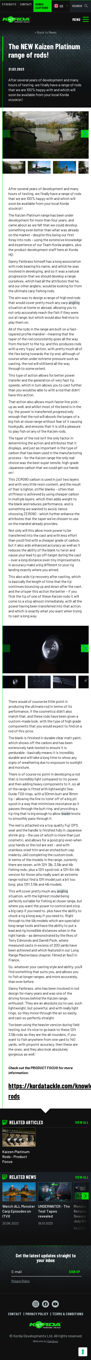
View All (82, 1122)
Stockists (9, 4)
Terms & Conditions (67, 1313)
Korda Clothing (41, 6)
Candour (52, 1341)
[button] (85, 134)
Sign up (74, 1271)
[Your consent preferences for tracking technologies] (82, 1351)
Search (77, 6)
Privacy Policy (20, 1281)
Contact (26, 4)
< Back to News (45, 32)
